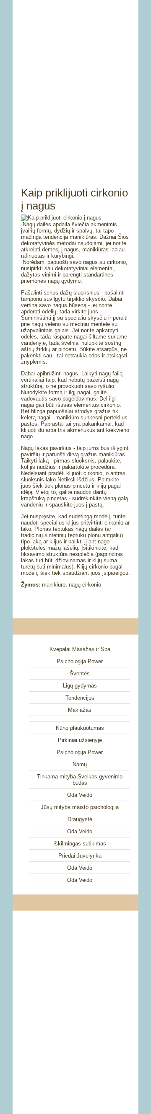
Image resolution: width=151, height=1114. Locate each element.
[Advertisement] (75, 83)
